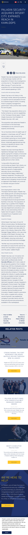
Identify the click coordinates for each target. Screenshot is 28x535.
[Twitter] (10, 73)
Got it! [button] (6, 532)
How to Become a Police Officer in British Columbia (20, 319)
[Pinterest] (13, 73)
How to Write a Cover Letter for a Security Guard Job (7, 319)
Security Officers (6, 262)
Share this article (20, 73)
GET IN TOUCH (8, 505)
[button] (26, 2)
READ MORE (14, 370)
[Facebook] (7, 73)
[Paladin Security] (7, 2)
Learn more (5, 529)
